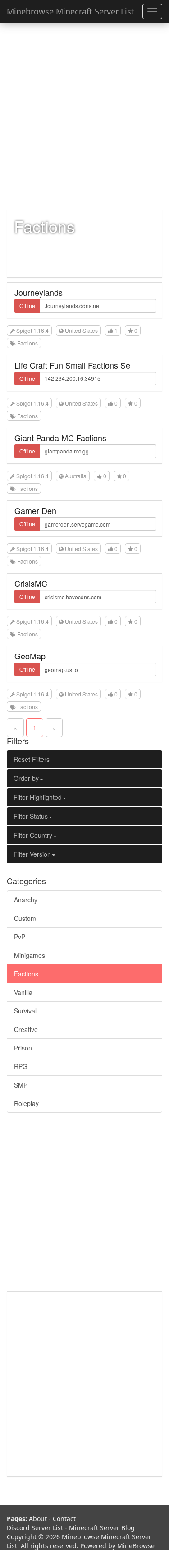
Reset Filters (32, 759)
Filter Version (32, 854)
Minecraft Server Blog (102, 1527)
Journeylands (38, 292)
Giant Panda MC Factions (60, 438)
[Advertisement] (84, 116)
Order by (26, 778)
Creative (26, 1029)
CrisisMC (30, 583)
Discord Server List (35, 1527)
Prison (23, 1047)
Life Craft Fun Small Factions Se (72, 365)
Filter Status (31, 816)
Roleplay (26, 1103)
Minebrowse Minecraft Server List (70, 11)
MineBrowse (136, 1545)
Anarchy (25, 899)
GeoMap (30, 656)
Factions (26, 973)
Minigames (29, 955)
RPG (20, 1066)
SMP (20, 1084)
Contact (64, 1518)
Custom (25, 918)
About (38, 1518)
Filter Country (33, 835)
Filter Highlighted (38, 797)
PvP (19, 936)
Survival (25, 1010)
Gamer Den (35, 510)
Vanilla (23, 992)
